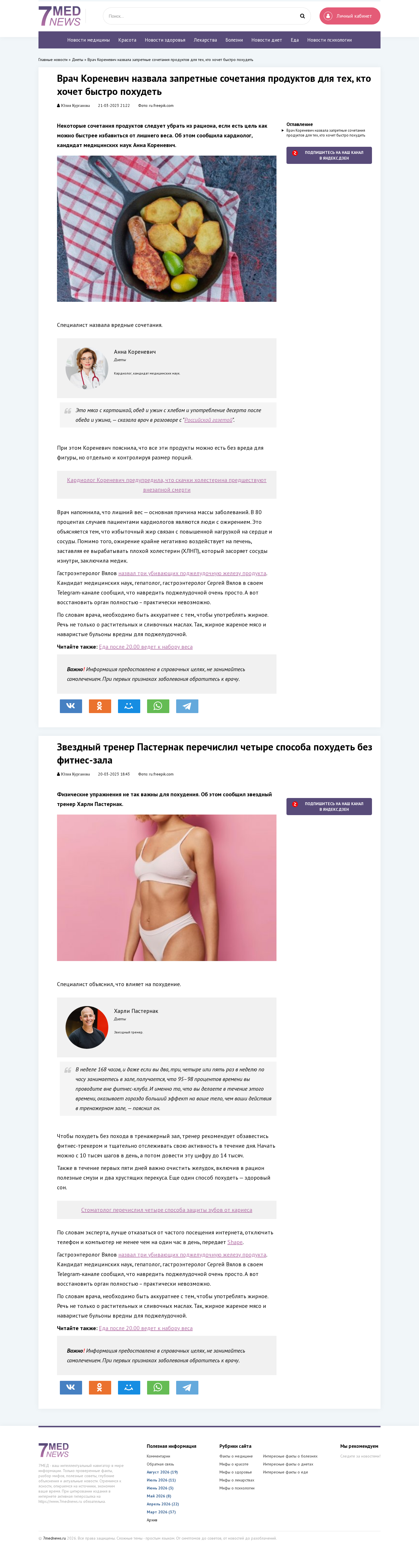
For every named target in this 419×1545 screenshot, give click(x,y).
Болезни (234, 40)
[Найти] (302, 16)
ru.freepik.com (161, 105)
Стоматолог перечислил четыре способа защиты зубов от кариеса (166, 1210)
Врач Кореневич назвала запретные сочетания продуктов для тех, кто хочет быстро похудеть (325, 133)
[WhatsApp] (158, 703)
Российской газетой (208, 420)
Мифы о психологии (237, 1488)
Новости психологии (329, 40)
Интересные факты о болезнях (290, 1456)
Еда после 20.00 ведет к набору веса (146, 646)
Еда (295, 40)
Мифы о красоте (234, 1464)
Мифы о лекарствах (236, 1480)
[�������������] (100, 703)
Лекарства (205, 40)
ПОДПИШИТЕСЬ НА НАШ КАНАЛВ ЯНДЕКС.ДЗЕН (334, 155)
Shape (235, 1242)
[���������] (71, 703)
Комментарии (158, 1456)
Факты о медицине (236, 1456)
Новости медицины (88, 40)
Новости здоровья (165, 40)
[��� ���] (129, 703)
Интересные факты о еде (285, 1472)
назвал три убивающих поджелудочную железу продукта (192, 573)
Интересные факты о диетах (288, 1464)
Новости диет (266, 40)
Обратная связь (160, 1464)
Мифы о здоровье (235, 1472)
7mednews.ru (54, 1538)
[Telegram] (187, 703)
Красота (127, 40)
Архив (152, 1519)
